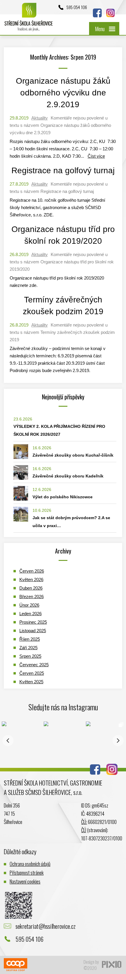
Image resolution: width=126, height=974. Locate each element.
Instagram (110, 13)
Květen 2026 (31, 579)
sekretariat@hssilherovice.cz (46, 926)
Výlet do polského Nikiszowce (63, 496)
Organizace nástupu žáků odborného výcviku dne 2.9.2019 (63, 92)
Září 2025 (28, 647)
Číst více (96, 156)
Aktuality (39, 117)
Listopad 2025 (32, 630)
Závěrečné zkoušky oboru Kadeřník (68, 476)
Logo (29, 20)
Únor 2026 (29, 605)
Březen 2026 (31, 596)
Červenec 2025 (34, 664)
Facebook (97, 13)
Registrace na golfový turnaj (63, 170)
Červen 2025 (31, 673)
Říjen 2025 (29, 639)
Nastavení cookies (25, 881)
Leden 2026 (30, 613)
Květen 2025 (31, 681)
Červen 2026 (31, 570)
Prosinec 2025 (33, 622)
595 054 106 (77, 7)
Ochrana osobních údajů (30, 863)
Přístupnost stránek (27, 872)
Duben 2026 (30, 588)
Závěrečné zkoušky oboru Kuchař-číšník (73, 455)
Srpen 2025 (30, 656)
